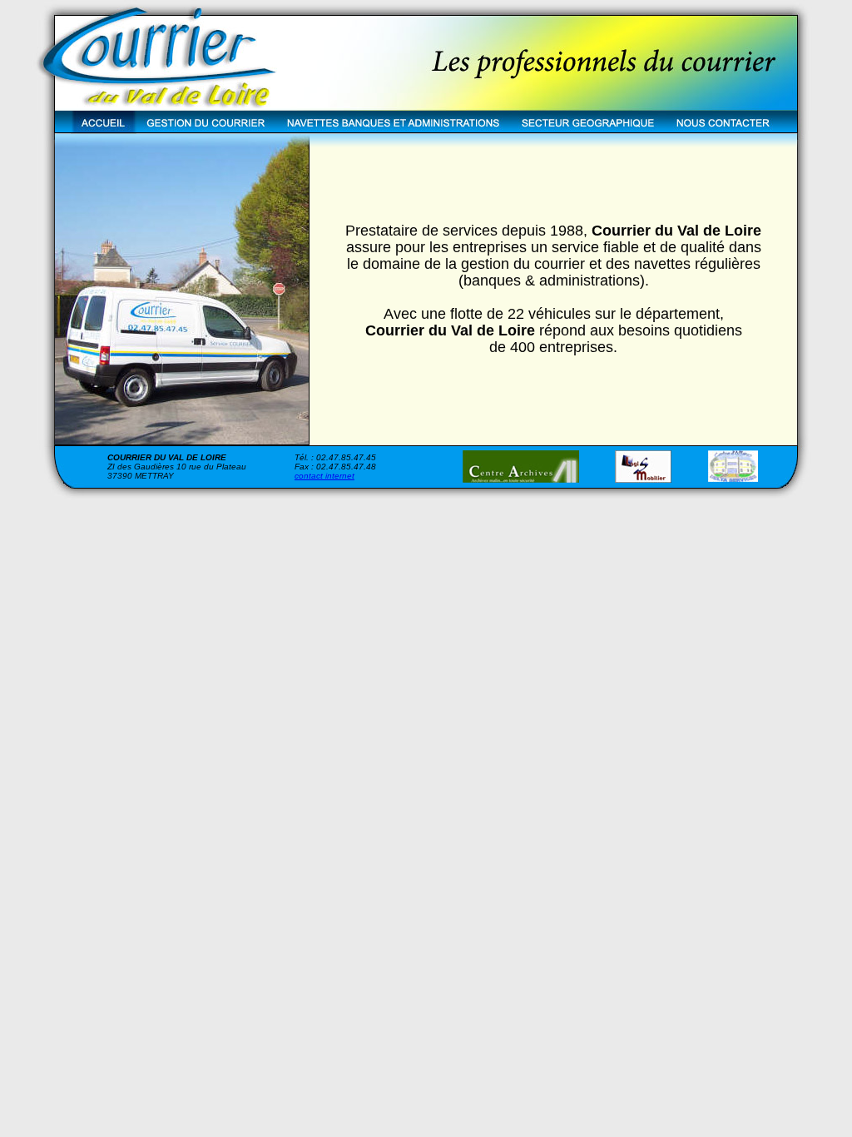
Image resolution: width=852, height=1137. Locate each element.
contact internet (324, 475)
